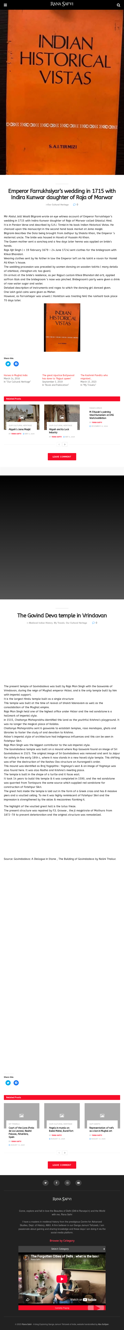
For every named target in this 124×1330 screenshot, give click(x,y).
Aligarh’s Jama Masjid (19, 429)
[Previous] (59, 444)
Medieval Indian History (41, 622)
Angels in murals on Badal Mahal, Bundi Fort (61, 1129)
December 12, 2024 (99, 426)
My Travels (59, 622)
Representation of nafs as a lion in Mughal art (101, 1129)
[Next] (64, 444)
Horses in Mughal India (15, 375)
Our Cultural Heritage (58, 204)
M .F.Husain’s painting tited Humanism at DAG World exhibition (101, 415)
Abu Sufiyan (103, 1324)
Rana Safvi (16, 434)
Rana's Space (95, 408)
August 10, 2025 (17, 1145)
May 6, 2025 (29, 434)
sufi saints (94, 1124)
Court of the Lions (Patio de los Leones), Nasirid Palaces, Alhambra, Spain (21, 1132)
